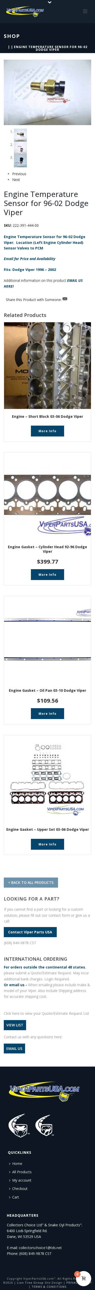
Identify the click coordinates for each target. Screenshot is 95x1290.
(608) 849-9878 (31, 1253)
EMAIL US (14, 1048)
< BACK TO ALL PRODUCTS (30, 882)
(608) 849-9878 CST (20, 942)
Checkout (20, 1188)
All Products (22, 1171)
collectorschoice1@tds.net (40, 1247)
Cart (15, 1197)
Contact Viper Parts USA (30, 932)
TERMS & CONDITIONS (49, 1286)
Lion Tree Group (30, 1282)
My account (21, 1180)
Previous (19, 173)
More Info (47, 431)
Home (17, 1163)
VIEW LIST (14, 1025)
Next (16, 179)
